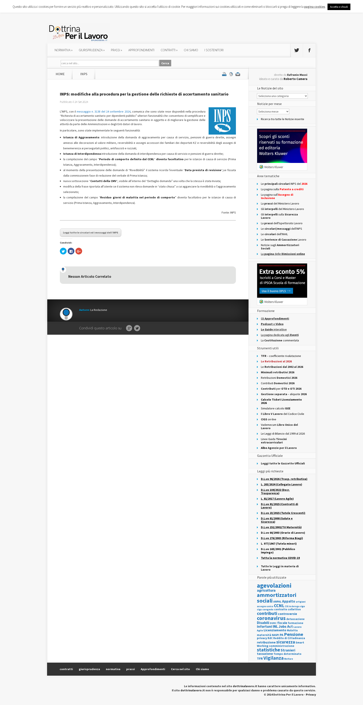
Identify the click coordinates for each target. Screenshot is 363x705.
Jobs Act (286, 626)
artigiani (300, 601)
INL (275, 626)
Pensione (293, 634)
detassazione (295, 619)
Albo (279, 448)
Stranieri (288, 650)
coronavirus (271, 618)
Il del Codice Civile (282, 414)
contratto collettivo (287, 609)
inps (83, 74)
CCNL (279, 605)
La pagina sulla (282, 189)
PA (281, 635)
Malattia (292, 630)
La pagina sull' (277, 196)
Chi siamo (191, 50)
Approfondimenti (153, 669)
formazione (295, 623)
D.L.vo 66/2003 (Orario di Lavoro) (283, 533)
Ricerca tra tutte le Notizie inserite (282, 119)
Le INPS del (284, 184)
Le (282, 367)
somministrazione (281, 646)
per (281, 389)
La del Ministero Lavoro (280, 203)
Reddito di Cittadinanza (289, 638)
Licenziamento (275, 630)
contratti (169, 50)
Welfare (288, 658)
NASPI (275, 635)
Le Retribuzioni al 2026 (276, 361)
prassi (116, 50)
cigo (302, 606)
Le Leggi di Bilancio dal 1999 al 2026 (283, 433)
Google (129, 328)
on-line (268, 419)
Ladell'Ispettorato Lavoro (281, 223)
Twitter (137, 328)
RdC (270, 638)
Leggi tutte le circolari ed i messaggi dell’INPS (90, 232)
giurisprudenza (92, 50)
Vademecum (279, 426)
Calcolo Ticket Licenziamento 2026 (281, 401)
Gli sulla (279, 216)
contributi (267, 613)
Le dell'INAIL (274, 234)
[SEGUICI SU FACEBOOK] (309, 50)
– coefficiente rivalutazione (281, 356)
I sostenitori (214, 50)
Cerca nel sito (180, 669)
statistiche (268, 650)
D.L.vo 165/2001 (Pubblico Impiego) (278, 550)
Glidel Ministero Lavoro (282, 209)
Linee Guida (274, 440)
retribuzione (266, 642)
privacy (262, 638)
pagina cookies (314, 6)
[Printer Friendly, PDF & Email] (231, 74)
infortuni (264, 626)
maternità (264, 635)
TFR (260, 658)
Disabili (263, 622)
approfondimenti (141, 50)
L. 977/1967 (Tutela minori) (279, 543)
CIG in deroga (292, 606)
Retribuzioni (279, 378)
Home (60, 74)
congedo (268, 609)
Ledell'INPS (281, 229)
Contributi (278, 383)
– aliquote (284, 394)
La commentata (280, 340)
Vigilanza (273, 658)
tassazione (265, 654)
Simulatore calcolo (275, 408)
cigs (259, 609)
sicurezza (285, 642)
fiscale (282, 623)
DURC (273, 623)
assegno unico (265, 606)
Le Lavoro (283, 239)
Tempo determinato (287, 654)
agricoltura (266, 590)
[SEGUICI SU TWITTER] (296, 50)
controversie (287, 614)
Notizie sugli (280, 246)
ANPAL (277, 601)
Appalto (288, 601)
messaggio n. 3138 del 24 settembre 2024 (103, 111)
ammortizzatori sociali (276, 597)
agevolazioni (274, 585)
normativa (63, 50)
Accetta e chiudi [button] (339, 7)
